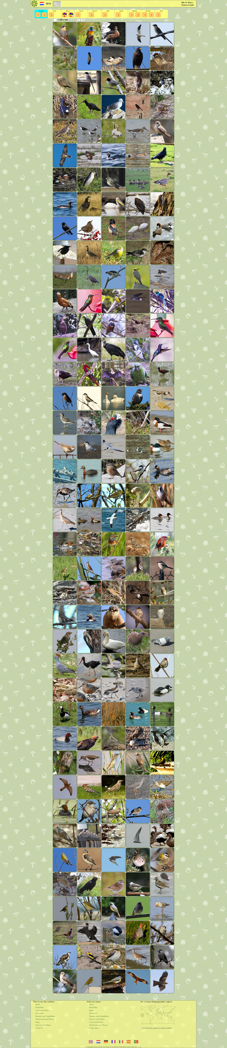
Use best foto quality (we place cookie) (157, 1028)
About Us (39, 1028)
